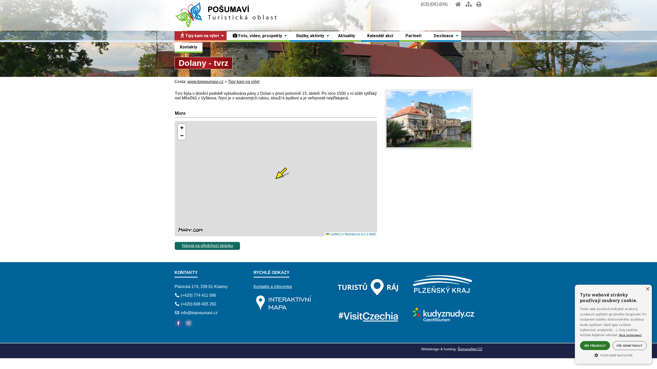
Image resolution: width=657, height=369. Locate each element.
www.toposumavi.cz (205, 81)
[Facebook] (178, 323)
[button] (613, 355)
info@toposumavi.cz (199, 313)
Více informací (630, 335)
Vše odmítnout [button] (629, 345)
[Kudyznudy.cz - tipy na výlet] (442, 320)
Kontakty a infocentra (273, 286)
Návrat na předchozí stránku (207, 245)
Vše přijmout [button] (595, 345)
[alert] (613, 324)
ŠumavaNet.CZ (470, 349)
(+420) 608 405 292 (198, 304)
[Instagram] (188, 323)
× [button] (647, 289)
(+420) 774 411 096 (198, 295)
